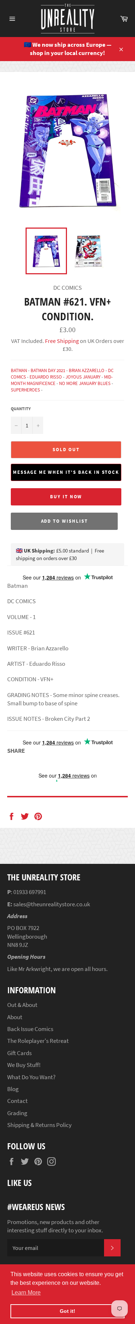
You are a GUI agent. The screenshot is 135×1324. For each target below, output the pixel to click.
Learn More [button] (26, 1292)
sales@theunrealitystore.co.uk (51, 904)
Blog (13, 1089)
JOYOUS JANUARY (83, 377)
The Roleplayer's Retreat (38, 1041)
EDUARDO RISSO (46, 377)
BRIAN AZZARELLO (86, 370)
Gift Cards (19, 1053)
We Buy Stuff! (24, 1065)
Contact (17, 1101)
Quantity (21, 408)
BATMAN (19, 370)
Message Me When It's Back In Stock (66, 472)
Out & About (22, 1005)
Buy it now (66, 497)
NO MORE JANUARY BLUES (85, 383)
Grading (17, 1113)
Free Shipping (61, 340)
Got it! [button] (67, 1311)
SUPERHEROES (25, 390)
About (14, 1017)
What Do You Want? (31, 1077)
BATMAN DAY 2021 (48, 370)
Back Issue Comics (30, 1029)
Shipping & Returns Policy (39, 1125)
